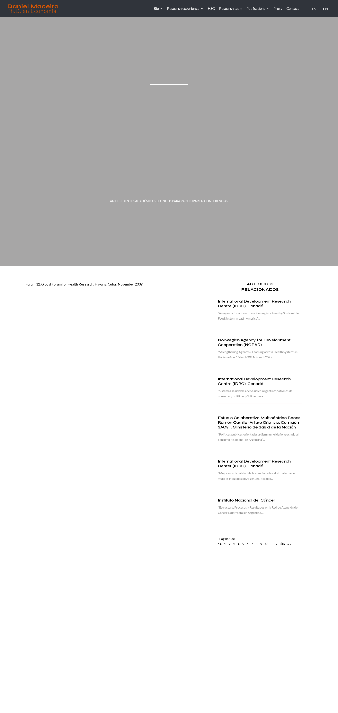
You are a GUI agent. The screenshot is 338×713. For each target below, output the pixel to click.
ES (314, 9)
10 (266, 544)
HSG (211, 8)
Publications (255, 8)
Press (277, 8)
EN (325, 9)
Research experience (183, 8)
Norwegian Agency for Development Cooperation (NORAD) (254, 342)
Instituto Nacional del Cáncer (246, 500)
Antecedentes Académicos (133, 201)
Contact (292, 8)
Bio (156, 8)
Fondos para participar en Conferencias (193, 201)
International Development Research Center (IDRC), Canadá (254, 463)
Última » (285, 544)
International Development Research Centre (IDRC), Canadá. (254, 303)
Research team (230, 8)
